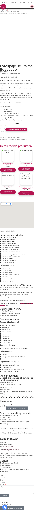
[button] (32, 6)
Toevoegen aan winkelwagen (16, 129)
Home (2, 137)
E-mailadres (4, 502)
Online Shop (8, 137)
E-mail (2, 480)
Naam (2, 475)
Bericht (2, 485)
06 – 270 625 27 (8, 446)
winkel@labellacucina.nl (11, 450)
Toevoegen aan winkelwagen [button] (8, 169)
